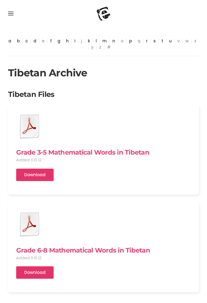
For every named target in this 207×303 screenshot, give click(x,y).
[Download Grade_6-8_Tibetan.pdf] (29, 224)
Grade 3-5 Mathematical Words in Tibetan (82, 152)
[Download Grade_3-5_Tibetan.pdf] (29, 126)
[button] (10, 13)
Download (35, 175)
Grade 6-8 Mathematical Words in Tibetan (83, 250)
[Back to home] (103, 13)
